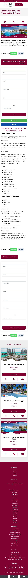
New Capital (14, 492)
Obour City (15, 519)
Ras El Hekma (15, 511)
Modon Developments (15, 542)
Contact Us (15, 474)
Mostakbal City (15, 505)
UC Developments (15, 529)
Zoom (14, 124)
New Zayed (15, 507)
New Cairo (15, 498)
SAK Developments (15, 538)
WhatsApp (13, 53)
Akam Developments (14, 531)
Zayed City (15, 502)
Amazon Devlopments (15, 540)
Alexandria (15, 520)
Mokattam (15, 522)
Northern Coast (15, 500)
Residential (15, 482)
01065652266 (9, 1)
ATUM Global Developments (15, 534)
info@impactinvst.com (19, 1)
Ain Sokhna (14, 496)
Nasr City (15, 513)
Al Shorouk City (15, 509)
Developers (15, 476)
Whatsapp (14, 120)
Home (15, 470)
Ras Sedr (15, 517)
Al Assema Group (15, 536)
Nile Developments (15, 546)
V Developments (14, 544)
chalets (14, 486)
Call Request (18, 5)
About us (15, 472)
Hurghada (15, 515)
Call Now (21, 53)
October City (15, 504)
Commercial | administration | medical (15, 484)
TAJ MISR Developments (15, 533)
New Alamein (15, 494)
